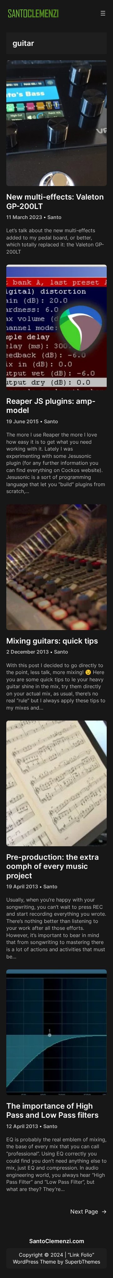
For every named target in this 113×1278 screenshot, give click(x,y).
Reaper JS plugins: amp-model (50, 406)
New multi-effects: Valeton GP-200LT (55, 201)
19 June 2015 (22, 421)
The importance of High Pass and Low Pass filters (52, 1110)
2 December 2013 (27, 652)
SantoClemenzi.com (56, 1240)
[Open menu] (103, 13)
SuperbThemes (82, 1262)
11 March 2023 (24, 217)
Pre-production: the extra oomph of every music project (52, 866)
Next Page (88, 1211)
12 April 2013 (22, 1126)
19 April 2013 (22, 886)
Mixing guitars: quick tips (52, 640)
